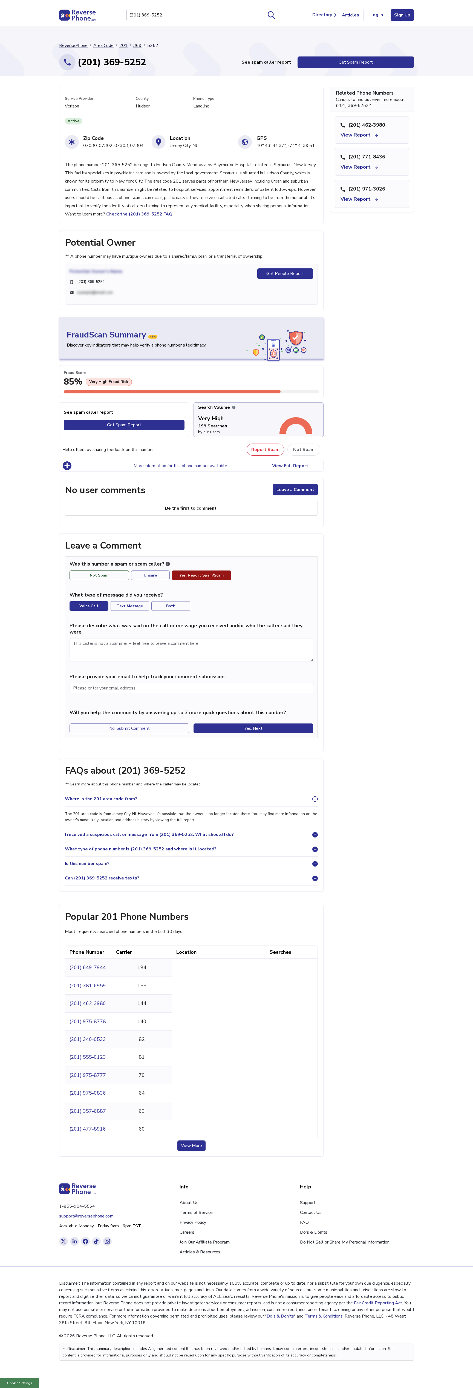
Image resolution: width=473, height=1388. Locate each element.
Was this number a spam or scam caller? (118, 564)
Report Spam (265, 450)
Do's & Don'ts (313, 1232)
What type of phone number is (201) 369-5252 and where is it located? (141, 849)
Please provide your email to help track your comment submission (147, 677)
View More (191, 1146)
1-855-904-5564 (77, 1206)
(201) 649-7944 (88, 967)
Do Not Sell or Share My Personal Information (345, 1242)
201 (123, 45)
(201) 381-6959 (88, 985)
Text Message (130, 606)
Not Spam (304, 450)
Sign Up (402, 15)
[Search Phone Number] (271, 15)
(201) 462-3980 (88, 1003)
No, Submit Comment (129, 728)
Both (170, 606)
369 (137, 45)
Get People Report (285, 274)
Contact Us (311, 1213)
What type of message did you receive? (116, 595)
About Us (189, 1203)
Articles (350, 15)
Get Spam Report (356, 62)
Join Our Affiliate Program (205, 1242)
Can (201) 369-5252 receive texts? (102, 878)
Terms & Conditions (324, 1316)
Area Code (103, 45)
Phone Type (203, 98)
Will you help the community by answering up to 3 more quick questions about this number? (178, 712)
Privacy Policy (193, 1222)
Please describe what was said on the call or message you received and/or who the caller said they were (186, 629)
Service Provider (79, 98)
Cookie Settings (19, 1383)
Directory (322, 15)
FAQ (304, 1222)
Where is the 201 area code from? (101, 799)
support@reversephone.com (86, 1216)
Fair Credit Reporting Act (378, 1303)
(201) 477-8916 (88, 1129)
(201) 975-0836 (88, 1093)
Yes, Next (253, 728)
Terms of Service (196, 1213)
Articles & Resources (200, 1252)
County (142, 98)
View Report (356, 135)
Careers (187, 1232)
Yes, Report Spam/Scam (202, 575)
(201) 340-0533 (88, 1039)
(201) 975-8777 (88, 1075)
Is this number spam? (87, 864)
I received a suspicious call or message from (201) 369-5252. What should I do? (149, 834)
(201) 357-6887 (88, 1111)
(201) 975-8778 (88, 1021)
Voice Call (88, 606)
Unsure (150, 575)
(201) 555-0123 (88, 1057)
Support (308, 1203)
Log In (376, 15)
